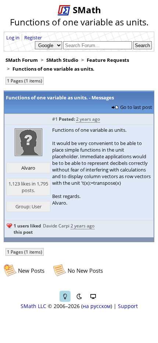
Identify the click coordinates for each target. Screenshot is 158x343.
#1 (55, 119)
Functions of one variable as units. (53, 69)
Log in (12, 37)
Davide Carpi (56, 226)
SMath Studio (62, 60)
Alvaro (28, 168)
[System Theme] (92, 296)
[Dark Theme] (79, 296)
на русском (97, 306)
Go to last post (136, 107)
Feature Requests (108, 60)
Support (128, 306)
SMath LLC (33, 306)
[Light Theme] (65, 296)
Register (33, 37)
